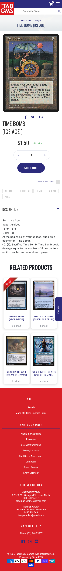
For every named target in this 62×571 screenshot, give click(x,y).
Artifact (9, 191)
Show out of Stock (45, 181)
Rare (7, 196)
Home (24, 20)
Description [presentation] (10, 209)
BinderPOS (37, 557)
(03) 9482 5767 (34, 533)
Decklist (58, 309)
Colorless (25, 191)
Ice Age (39, 191)
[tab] (31, 210)
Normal (52, 191)
